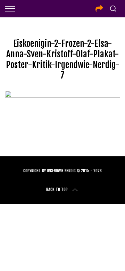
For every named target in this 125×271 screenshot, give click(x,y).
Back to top (57, 189)
